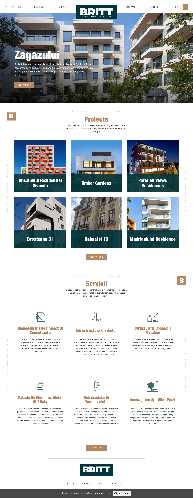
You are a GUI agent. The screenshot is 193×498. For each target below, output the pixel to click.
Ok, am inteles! (122, 493)
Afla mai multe (102, 493)
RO (178, 7)
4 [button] (187, 57)
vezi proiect (24, 85)
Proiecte (39, 7)
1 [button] (187, 46)
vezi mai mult (96, 257)
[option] (96, 58)
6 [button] (187, 65)
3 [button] (187, 54)
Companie (131, 7)
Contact (155, 7)
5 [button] (187, 61)
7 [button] (187, 69)
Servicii (63, 7)
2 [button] (187, 50)
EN (172, 7)
